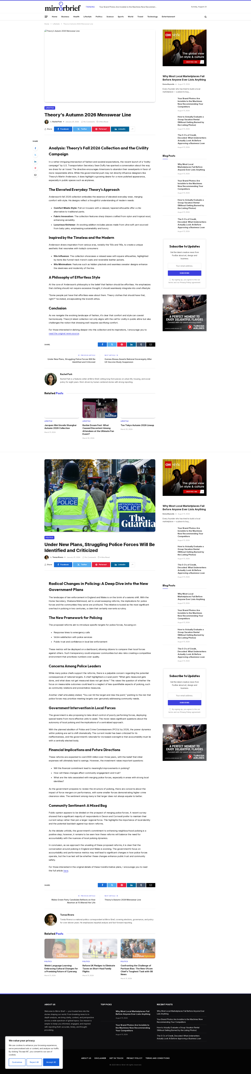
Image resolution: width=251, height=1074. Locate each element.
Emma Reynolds (168, 84)
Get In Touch (116, 1058)
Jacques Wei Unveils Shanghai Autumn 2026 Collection (60, 426)
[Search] (205, 17)
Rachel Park (57, 122)
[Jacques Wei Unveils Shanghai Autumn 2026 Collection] (61, 408)
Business (65, 16)
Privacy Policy (185, 282)
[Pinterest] (35, 168)
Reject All (34, 1062)
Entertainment (168, 16)
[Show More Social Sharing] (132, 129)
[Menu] (46, 16)
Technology (152, 16)
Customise (17, 1062)
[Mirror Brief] (62, 6)
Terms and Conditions (158, 1058)
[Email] (35, 174)
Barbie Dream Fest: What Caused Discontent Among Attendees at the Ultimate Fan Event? (98, 429)
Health (76, 16)
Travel (140, 16)
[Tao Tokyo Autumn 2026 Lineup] (138, 408)
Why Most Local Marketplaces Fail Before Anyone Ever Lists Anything (184, 78)
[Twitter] (35, 154)
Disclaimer (100, 1058)
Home (54, 16)
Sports (121, 16)
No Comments (89, 122)
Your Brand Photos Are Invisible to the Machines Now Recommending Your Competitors (128, 7)
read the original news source (64, 333)
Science (110, 16)
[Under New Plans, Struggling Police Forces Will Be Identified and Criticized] (99, 495)
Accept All (51, 1062)
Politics (99, 16)
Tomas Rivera (57, 557)
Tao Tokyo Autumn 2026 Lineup (137, 425)
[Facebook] (35, 148)
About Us (86, 1058)
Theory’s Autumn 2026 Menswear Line (123, 899)
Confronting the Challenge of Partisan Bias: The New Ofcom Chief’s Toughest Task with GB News (137, 970)
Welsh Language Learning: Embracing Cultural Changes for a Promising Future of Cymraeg (61, 968)
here (65, 870)
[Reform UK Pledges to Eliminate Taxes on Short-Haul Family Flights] (99, 948)
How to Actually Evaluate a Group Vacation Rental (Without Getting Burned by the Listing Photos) (191, 120)
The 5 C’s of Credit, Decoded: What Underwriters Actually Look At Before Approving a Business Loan (192, 139)
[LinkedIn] (35, 161)
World (130, 16)
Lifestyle (88, 16)
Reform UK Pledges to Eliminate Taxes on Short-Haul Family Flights (98, 968)
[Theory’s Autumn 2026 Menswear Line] (99, 66)
